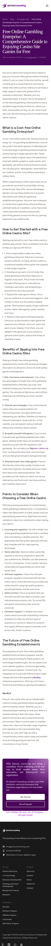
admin (4, 57)
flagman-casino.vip (39, 448)
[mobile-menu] (45, 5)
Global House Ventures (11, 938)
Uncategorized (30, 57)
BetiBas (37, 677)
